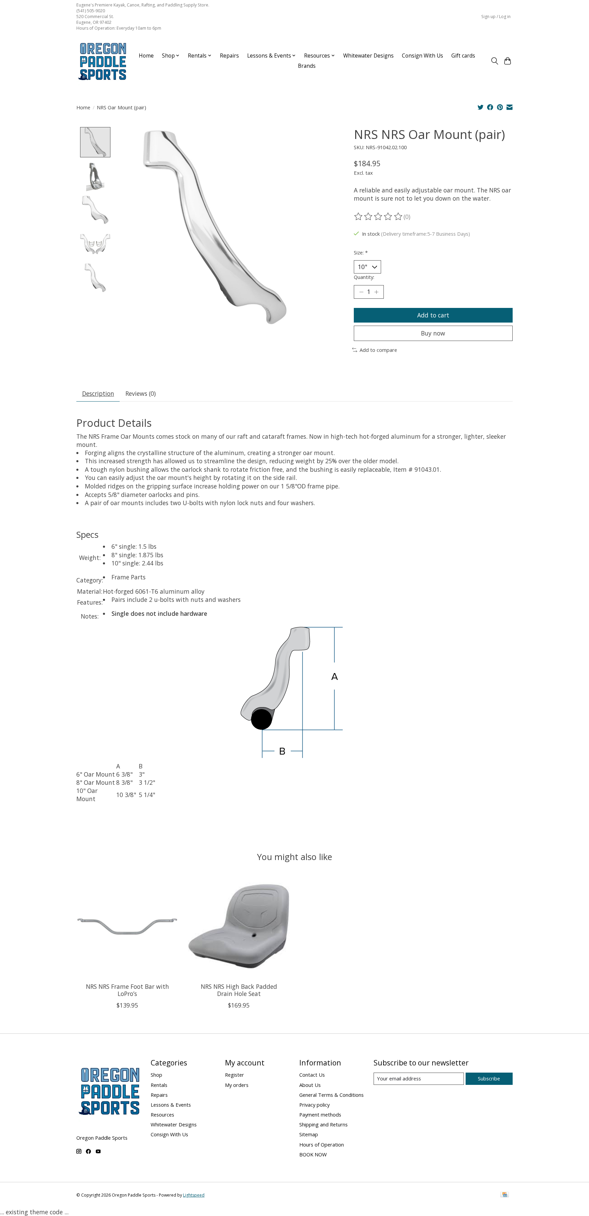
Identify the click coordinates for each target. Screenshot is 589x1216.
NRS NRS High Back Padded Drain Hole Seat (239, 990)
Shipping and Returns (323, 1124)
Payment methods (320, 1114)
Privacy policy (314, 1104)
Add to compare (378, 349)
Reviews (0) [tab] (140, 393)
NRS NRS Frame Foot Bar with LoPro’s (127, 990)
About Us (310, 1084)
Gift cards (463, 55)
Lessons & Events (171, 1104)
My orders (236, 1084)
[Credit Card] (504, 1195)
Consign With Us (422, 55)
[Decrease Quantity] (361, 292)
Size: (361, 252)
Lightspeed (194, 1195)
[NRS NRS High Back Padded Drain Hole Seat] (239, 926)
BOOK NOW (313, 1154)
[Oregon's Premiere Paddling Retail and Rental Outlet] (101, 61)
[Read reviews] (379, 216)
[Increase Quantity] (376, 292)
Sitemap (308, 1134)
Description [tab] (98, 393)
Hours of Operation (321, 1144)
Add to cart (433, 315)
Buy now (433, 333)
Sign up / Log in (496, 16)
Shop (156, 1074)
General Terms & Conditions (331, 1094)
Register (234, 1074)
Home (146, 55)
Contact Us (312, 1074)
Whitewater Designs (368, 55)
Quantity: (364, 277)
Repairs (229, 55)
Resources (162, 1114)
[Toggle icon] (494, 61)
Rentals (159, 1084)
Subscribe (489, 1078)
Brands (307, 65)
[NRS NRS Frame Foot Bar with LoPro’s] (127, 926)
